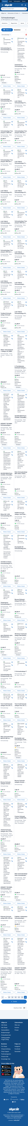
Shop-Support (5, 1051)
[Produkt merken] (12, 39)
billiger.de (3, 13)
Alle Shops (4, 1027)
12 (15, 997)
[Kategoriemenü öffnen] (2, 5)
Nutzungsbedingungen (16, 1116)
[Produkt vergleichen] (12, 41)
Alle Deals (4, 1025)
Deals (10, 1)
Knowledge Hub (5, 1059)
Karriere (17, 1027)
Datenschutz (7, 1115)
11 (12, 997)
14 (22, 997)
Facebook (17, 1049)
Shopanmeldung (5, 1049)
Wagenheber (14, 23)
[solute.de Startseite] (14, 1120)
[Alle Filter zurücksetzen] (26, 34)
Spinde (22, 23)
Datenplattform (5, 1030)
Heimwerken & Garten (13, 13)
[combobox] (14, 8)
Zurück (15, 1001)
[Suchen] (25, 8)
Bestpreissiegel (5, 1032)
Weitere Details (7, 86)
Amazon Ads (4, 1056)
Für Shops (4, 1046)
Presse (17, 1030)
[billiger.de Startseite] (8, 5)
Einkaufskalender (6, 1035)
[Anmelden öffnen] (25, 5)
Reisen (24, 1)
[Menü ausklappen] (19, 13)
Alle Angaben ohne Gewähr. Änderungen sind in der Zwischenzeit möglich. (15, 1085)
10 (9, 997)
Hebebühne (4, 23)
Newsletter (18, 1051)
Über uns (17, 1025)
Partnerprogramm (6, 1054)
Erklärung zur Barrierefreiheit (14, 1118)
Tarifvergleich (17, 1)
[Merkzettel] (22, 5)
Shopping (4, 1)
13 (19, 997)
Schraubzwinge (5, 34)
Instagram (17, 1046)
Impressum (7, 1116)
